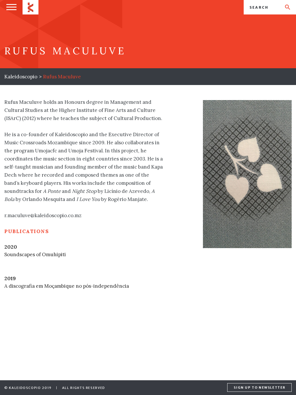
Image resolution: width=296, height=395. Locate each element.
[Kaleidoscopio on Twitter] (208, 387)
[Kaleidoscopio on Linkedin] (219, 387)
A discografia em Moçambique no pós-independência (66, 286)
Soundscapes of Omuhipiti (35, 254)
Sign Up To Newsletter (260, 387)
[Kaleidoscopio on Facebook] (197, 387)
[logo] (30, 7)
